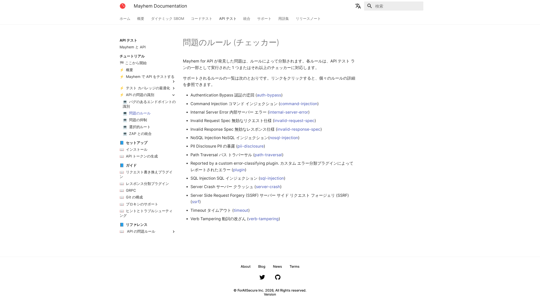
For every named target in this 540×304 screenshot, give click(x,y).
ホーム (125, 18)
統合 (246, 18)
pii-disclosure (251, 146)
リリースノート (308, 18)
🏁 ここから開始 (133, 63)
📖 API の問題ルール (137, 231)
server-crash (268, 186)
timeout (241, 210)
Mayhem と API (133, 47)
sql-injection (272, 178)
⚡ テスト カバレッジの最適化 (145, 88)
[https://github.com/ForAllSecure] (278, 278)
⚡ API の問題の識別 (137, 95)
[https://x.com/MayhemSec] (262, 278)
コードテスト (201, 18)
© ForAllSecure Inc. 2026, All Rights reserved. (270, 290)
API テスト (227, 18)
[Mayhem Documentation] (123, 6)
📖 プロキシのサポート (139, 204)
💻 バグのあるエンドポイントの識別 (149, 104)
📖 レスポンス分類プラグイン (144, 184)
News (277, 267)
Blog (261, 267)
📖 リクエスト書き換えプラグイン (146, 174)
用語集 (283, 18)
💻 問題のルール (137, 113)
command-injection (298, 103)
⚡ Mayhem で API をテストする (147, 77)
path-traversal (268, 154)
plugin (239, 169)
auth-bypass (269, 95)
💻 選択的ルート (137, 127)
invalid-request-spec (294, 120)
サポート (264, 18)
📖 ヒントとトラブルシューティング (146, 213)
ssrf (195, 201)
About (246, 267)
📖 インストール (133, 149)
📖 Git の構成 (131, 197)
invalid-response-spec (298, 129)
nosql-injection (284, 137)
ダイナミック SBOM (167, 18)
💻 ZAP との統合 (137, 134)
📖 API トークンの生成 (139, 156)
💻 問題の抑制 (135, 120)
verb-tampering (263, 218)
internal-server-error (288, 112)
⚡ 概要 (126, 70)
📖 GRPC (128, 190)
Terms (295, 267)
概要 (140, 18)
